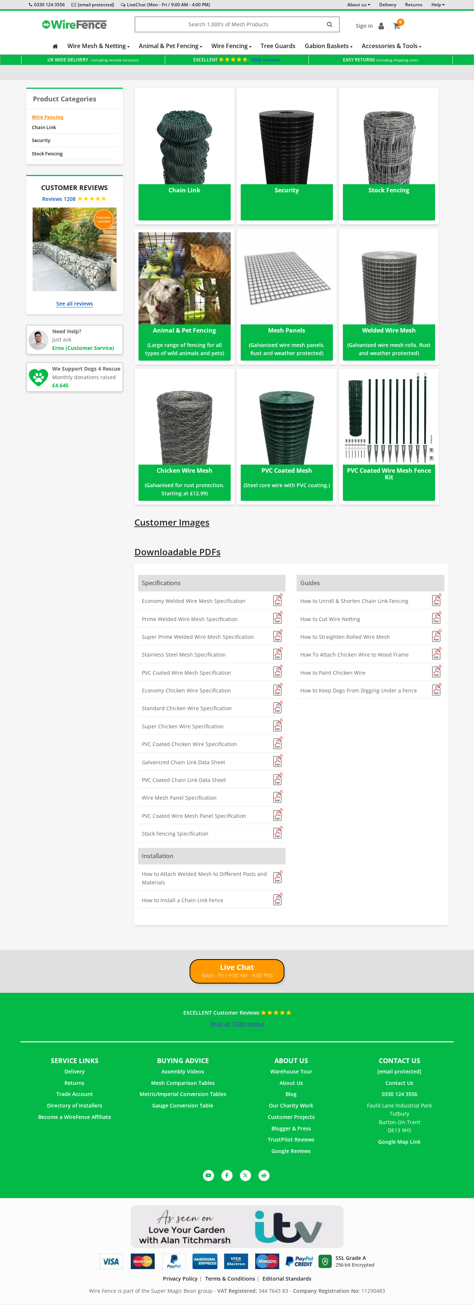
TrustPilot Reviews (291, 1139)
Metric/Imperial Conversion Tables (183, 1093)
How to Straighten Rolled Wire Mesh (345, 636)
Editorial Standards (287, 1278)
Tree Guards (278, 46)
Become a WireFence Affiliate (74, 1116)
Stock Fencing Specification (175, 833)
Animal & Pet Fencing (169, 46)
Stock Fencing (47, 153)
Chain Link (44, 127)
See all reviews (74, 303)
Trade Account (74, 1093)
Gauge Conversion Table (182, 1105)
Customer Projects (291, 1116)
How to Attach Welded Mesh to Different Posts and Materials (204, 878)
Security (41, 140)
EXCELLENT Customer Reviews (222, 1012)
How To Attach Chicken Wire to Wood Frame (354, 654)
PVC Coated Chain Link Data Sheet (184, 779)
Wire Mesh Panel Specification (179, 797)
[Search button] (330, 24)
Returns (74, 1082)
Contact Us (399, 1082)
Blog (291, 1093)
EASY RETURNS (380, 60)
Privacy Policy (180, 1278)
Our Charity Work (291, 1105)
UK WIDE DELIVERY (93, 60)
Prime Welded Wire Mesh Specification (190, 619)
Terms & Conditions (230, 1278)
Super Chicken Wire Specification (183, 726)
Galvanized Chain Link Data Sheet (183, 762)
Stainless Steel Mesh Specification (184, 654)
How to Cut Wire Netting (330, 619)
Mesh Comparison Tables (183, 1082)
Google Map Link (399, 1141)
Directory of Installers (74, 1105)
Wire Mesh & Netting (97, 46)
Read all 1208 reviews (237, 1023)
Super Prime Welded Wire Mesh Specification (198, 636)
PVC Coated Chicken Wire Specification (189, 744)
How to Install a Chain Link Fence (182, 900)
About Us (291, 1082)
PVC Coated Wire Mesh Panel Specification (194, 815)
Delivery (74, 1071)
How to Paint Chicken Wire (332, 672)
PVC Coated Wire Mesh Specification (186, 672)
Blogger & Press (291, 1128)
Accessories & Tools (390, 46)
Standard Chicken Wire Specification (187, 708)
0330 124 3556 (49, 4)
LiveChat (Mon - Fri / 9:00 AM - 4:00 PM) (168, 4)
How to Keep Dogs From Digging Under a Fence (358, 690)
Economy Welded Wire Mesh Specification (194, 600)
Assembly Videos (182, 1071)
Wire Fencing (230, 46)
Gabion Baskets (327, 46)
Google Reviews (291, 1150)
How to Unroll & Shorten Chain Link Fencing (354, 600)
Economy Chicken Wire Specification (186, 690)
